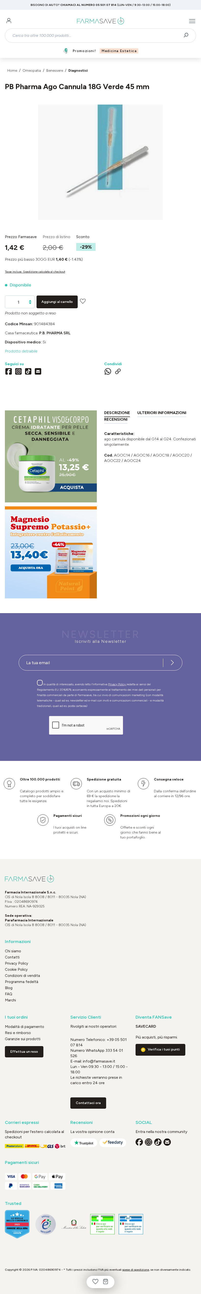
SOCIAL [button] (144, 1122)
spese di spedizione (135, 1269)
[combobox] (96, 35)
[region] (100, 162)
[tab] (117, 413)
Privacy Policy (117, 684)
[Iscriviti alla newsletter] (172, 662)
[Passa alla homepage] (100, 21)
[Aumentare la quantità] (30, 301)
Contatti (12, 957)
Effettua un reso (24, 1052)
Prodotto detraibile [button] (21, 351)
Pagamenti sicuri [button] (22, 1162)
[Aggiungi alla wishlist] (83, 301)
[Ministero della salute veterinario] (131, 1224)
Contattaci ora (88, 1103)
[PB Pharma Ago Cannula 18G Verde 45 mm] (100, 157)
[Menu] (192, 21)
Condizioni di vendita (22, 975)
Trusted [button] (13, 1203)
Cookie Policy (16, 969)
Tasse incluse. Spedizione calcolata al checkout (35, 271)
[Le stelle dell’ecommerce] (17, 1224)
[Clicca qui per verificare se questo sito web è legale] (102, 1224)
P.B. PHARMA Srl (55, 333)
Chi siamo (13, 951)
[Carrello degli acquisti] (106, 1282)
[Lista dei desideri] (95, 1282)
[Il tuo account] (9, 21)
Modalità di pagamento (24, 1026)
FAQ (8, 994)
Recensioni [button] (81, 1122)
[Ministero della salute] (74, 1224)
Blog (9, 988)
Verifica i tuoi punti (164, 1049)
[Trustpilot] (83, 1142)
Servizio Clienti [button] (85, 1017)
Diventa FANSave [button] (154, 1017)
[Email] (38, 372)
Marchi (10, 1000)
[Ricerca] (187, 35)
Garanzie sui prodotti (22, 1039)
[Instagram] (18, 372)
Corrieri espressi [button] (22, 1122)
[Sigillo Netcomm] (45, 1224)
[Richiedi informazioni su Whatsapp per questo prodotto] (108, 372)
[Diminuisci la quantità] (30, 303)
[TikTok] (28, 372)
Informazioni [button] (18, 941)
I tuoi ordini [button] (16, 1017)
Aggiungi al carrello (57, 302)
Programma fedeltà (21, 982)
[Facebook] (8, 372)
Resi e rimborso (18, 1033)
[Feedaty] (112, 1142)
